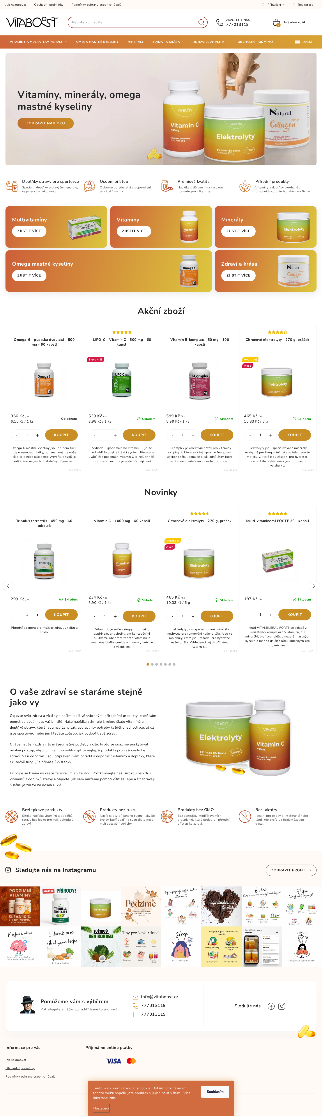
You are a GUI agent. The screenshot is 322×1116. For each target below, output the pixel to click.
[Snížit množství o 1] (17, 435)
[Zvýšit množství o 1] (37, 435)
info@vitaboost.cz (159, 997)
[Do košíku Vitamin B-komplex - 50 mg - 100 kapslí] (217, 435)
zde (112, 1097)
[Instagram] (281, 1006)
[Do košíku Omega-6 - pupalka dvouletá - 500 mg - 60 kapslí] (61, 435)
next (314, 586)
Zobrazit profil (288, 870)
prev (8, 586)
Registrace (305, 5)
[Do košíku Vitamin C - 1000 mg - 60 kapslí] (139, 616)
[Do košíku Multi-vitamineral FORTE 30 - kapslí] (294, 614)
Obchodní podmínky (49, 5)
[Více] (304, 42)
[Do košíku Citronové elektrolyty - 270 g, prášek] (294, 435)
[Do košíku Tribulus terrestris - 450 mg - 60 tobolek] (61, 614)
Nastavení (101, 1108)
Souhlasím (215, 1091)
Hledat (201, 22)
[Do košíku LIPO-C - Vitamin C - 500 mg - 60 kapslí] (139, 435)
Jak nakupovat (15, 5)
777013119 (237, 24)
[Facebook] (271, 1006)
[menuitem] (38, 42)
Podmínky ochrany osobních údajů (96, 5)
